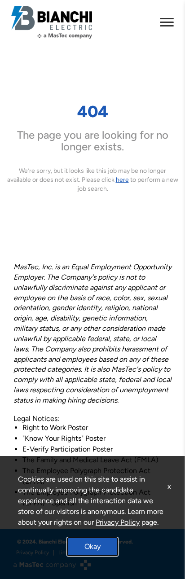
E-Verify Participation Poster (67, 449)
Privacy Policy (118, 522)
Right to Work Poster (55, 427)
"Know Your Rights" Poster (64, 438)
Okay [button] (92, 546)
